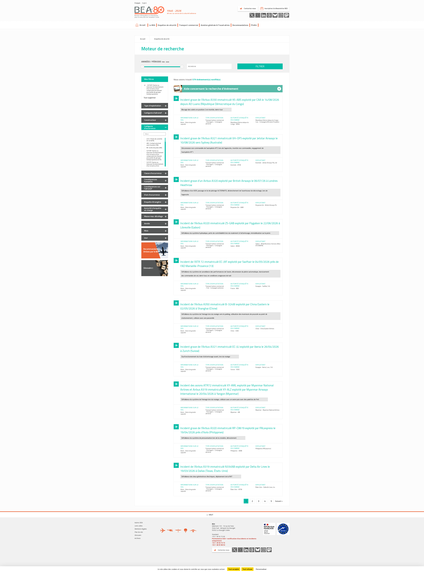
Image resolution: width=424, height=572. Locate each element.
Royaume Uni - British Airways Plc (266, 205)
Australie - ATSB (236, 165)
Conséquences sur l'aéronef (152, 187)
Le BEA (152, 25)
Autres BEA (139, 523)
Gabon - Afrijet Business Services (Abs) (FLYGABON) (268, 245)
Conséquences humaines (150, 180)
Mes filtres (149, 79)
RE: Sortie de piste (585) (154, 148)
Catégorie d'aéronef (153, 113)
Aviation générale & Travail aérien (215, 25)
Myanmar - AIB (235, 412)
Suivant (278, 501)
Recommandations (240, 25)
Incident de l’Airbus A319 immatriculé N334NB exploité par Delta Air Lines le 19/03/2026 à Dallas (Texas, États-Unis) (225, 469)
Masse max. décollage (153, 216)
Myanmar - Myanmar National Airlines (267, 410)
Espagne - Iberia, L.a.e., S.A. (264, 367)
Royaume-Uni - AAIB (237, 207)
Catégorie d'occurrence (149, 127)
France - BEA (235, 288)
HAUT (211, 514)
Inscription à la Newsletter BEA (276, 8)
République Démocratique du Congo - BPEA (240, 123)
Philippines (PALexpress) (263, 448)
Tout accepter (233, 569)
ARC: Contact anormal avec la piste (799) (154, 144)
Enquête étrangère (152, 202)
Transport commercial (188, 25)
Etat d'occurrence (152, 195)
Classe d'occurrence (153, 173)
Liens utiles (139, 526)
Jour (146, 238)
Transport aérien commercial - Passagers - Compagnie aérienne (214, 122)
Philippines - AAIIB (236, 451)
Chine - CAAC (235, 331)
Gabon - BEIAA (235, 246)
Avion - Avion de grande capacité (188, 123)
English (144, 3)
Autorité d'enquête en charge (152, 209)
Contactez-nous (250, 8)
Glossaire (147, 268)
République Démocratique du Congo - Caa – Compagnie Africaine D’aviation (267, 121)
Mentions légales (141, 529)
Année (147, 223)
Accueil (142, 25)
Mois (146, 231)
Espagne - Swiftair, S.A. (263, 286)
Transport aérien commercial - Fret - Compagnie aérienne (214, 287)
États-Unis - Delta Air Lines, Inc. (265, 487)
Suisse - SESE (235, 369)
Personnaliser (261, 569)
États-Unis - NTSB (236, 489)
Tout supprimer (150, 97)
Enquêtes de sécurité (167, 25)
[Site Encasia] (283, 534)
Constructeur (150, 120)
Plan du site (139, 532)
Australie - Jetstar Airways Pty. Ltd (266, 163)
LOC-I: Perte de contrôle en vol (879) (154, 139)
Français (137, 3)
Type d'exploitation (152, 105)
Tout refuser (247, 569)
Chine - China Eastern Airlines (265, 328)
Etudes (254, 25)
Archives (138, 538)
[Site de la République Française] (269, 534)
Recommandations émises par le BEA (151, 250)
